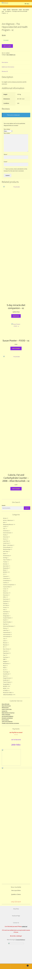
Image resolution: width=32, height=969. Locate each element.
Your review (7, 133)
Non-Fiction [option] (7, 649)
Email (6, 161)
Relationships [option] (7, 549)
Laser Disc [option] (6, 541)
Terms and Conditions (7, 721)
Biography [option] (6, 568)
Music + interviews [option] (8, 545)
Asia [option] (4, 522)
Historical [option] (6, 537)
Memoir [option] (5, 642)
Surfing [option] (5, 557)
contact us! (24, 926)
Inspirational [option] (7, 632)
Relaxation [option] (6, 663)
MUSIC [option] (6, 688)
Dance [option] (5, 591)
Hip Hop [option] (6, 624)
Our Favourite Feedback (7, 716)
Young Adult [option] (7, 684)
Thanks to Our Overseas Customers (10, 723)
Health (20, 9)
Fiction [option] (5, 607)
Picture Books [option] (7, 547)
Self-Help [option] (6, 551)
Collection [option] (6, 578)
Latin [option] (5, 640)
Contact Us (4, 711)
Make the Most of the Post (8, 712)
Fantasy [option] (5, 603)
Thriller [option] (5, 562)
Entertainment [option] (7, 532)
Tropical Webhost (20, 939)
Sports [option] (5, 676)
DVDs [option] (5, 597)
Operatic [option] (6, 651)
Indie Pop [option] (6, 630)
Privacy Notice (5, 719)
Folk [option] (5, 609)
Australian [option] (6, 566)
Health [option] (5, 620)
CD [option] (4, 574)
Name (6, 154)
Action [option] (5, 518)
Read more (16, 316)
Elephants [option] (6, 601)
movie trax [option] (6, 543)
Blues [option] (5, 570)
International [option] (7, 636)
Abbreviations (5, 707)
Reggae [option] (5, 661)
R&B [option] (5, 659)
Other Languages (6, 714)
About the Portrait (6, 706)
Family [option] (5, 535)
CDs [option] (5, 528)
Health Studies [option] (7, 622)
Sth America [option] (7, 555)
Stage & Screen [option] (7, 678)
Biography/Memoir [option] (9, 524)
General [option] (5, 613)
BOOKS (8, 9)
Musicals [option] (6, 645)
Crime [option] (5, 589)
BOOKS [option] (6, 572)
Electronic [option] (6, 599)
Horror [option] (5, 539)
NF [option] (4, 647)
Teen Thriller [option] (7, 559)
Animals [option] (6, 564)
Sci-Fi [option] (5, 669)
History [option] (5, 628)
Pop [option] (5, 655)
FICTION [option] (6, 605)
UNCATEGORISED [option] (9, 694)
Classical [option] (6, 576)
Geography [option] (6, 615)
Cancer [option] (5, 526)
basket (24, 965)
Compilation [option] (7, 580)
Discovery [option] (6, 595)
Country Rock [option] (7, 586)
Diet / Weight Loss (11, 54)
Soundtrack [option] (6, 674)
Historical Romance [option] (9, 626)
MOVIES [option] (6, 686)
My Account (5, 966)
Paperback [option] (6, 653)
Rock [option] (5, 665)
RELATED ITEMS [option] (8, 692)
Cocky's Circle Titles (7, 709)
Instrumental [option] (7, 634)
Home (4, 9)
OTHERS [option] (6, 690)
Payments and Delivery (7, 718)
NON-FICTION (15, 9)
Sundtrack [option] (6, 680)
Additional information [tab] (8, 67)
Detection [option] (6, 593)
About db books (5, 704)
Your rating (7, 129)
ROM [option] (5, 667)
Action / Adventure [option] (8, 520)
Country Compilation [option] (9, 584)
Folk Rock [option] (6, 611)
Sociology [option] (6, 672)
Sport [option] (5, 553)
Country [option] (6, 582)
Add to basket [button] (16, 348)
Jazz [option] (5, 638)
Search (3, 505)
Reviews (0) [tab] (5, 71)
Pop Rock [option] (6, 657)
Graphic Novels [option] (7, 618)
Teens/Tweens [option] (7, 682)
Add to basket (7, 46)
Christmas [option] (6, 530)
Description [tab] (5, 62)
